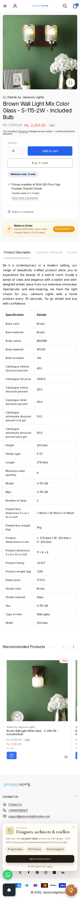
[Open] (9, 890)
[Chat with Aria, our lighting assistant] (71, 890)
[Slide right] (73, 52)
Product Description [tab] (17, 252)
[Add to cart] (12, 755)
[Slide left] (7, 52)
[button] (5, 6)
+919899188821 (18, 810)
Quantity (12, 143)
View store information (25, 198)
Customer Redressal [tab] (48, 252)
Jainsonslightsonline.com (60, 892)
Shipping (23, 131)
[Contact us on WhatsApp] (7, 874)
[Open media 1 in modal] (40, 52)
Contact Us (15, 804)
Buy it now (40, 163)
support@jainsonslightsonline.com (29, 816)
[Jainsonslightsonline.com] (17, 786)
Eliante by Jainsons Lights (23, 97)
